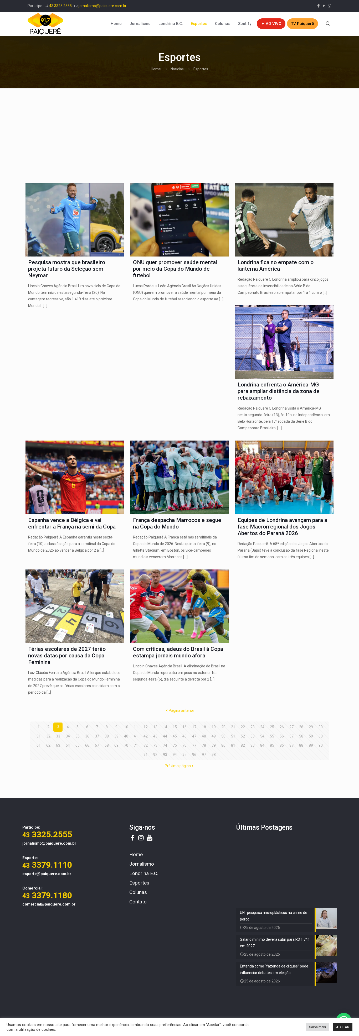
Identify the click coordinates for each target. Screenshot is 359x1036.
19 (214, 727)
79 (214, 745)
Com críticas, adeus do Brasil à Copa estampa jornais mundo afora (178, 652)
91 (145, 754)
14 (165, 727)
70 (126, 745)
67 (97, 745)
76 (184, 745)
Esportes (139, 883)
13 (155, 727)
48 (204, 736)
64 (68, 745)
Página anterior (181, 710)
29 (311, 727)
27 (291, 727)
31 (39, 736)
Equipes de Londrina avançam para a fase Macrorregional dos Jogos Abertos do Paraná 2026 (282, 526)
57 (291, 736)
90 (321, 745)
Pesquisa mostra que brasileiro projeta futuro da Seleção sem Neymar (66, 269)
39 (116, 736)
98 (214, 754)
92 (155, 754)
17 (194, 727)
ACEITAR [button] (342, 1027)
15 (175, 727)
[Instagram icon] (329, 5)
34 (68, 736)
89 (311, 745)
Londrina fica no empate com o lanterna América (276, 265)
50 (223, 736)
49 (214, 736)
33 (58, 736)
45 (175, 736)
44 (165, 736)
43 (155, 736)
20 (223, 727)
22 (243, 727)
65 (77, 745)
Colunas (138, 892)
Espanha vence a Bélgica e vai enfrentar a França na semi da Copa (72, 523)
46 (184, 736)
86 (282, 745)
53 (252, 736)
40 (126, 736)
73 (155, 745)
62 (48, 745)
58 (301, 736)
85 (272, 745)
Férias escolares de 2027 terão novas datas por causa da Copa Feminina (67, 655)
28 (301, 727)
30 (321, 727)
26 (282, 727)
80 (223, 745)
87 (291, 745)
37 (97, 736)
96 (194, 754)
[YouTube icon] (324, 5)
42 (145, 736)
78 (204, 745)
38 (107, 736)
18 (204, 727)
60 (321, 736)
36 (87, 736)
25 (272, 727)
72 (145, 745)
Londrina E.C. (143, 873)
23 (252, 727)
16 (184, 727)
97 (204, 754)
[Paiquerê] (45, 23)
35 (77, 736)
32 (48, 736)
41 (136, 736)
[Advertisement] (179, 133)
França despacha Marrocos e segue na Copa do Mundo (177, 523)
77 (194, 745)
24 (262, 727)
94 (175, 754)
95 (184, 754)
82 (243, 745)
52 (243, 736)
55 (272, 736)
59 (311, 736)
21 (233, 727)
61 (39, 745)
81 (233, 745)
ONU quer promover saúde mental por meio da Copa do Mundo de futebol (175, 269)
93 (165, 754)
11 (136, 727)
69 (116, 745)
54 (262, 736)
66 (87, 745)
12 (145, 727)
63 (58, 745)
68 (107, 745)
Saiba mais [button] (317, 1027)
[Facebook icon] (318, 5)
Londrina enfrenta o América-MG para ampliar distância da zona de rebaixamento (279, 391)
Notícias (177, 69)
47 (194, 736)
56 (282, 736)
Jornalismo (141, 864)
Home (156, 69)
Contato (138, 902)
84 (262, 745)
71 (136, 745)
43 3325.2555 (60, 6)
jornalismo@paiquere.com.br (102, 6)
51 (233, 736)
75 (175, 745)
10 (126, 727)
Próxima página (178, 766)
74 (165, 745)
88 (301, 745)
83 (252, 745)
